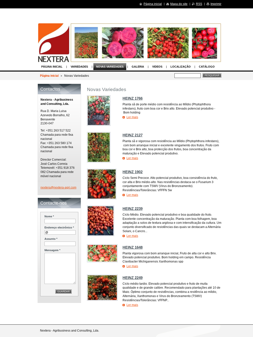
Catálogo (207, 66)
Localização (180, 66)
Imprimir (216, 4)
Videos (157, 66)
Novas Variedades (110, 66)
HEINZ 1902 (133, 172)
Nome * (49, 216)
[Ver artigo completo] (98, 110)
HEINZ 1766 (133, 98)
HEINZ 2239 (133, 208)
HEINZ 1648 (133, 247)
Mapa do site (179, 4)
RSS (199, 4)
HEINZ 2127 (133, 135)
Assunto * (50, 238)
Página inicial (52, 66)
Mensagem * (52, 250)
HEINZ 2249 (133, 278)
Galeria (138, 66)
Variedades (79, 66)
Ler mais (132, 117)
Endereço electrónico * (59, 227)
